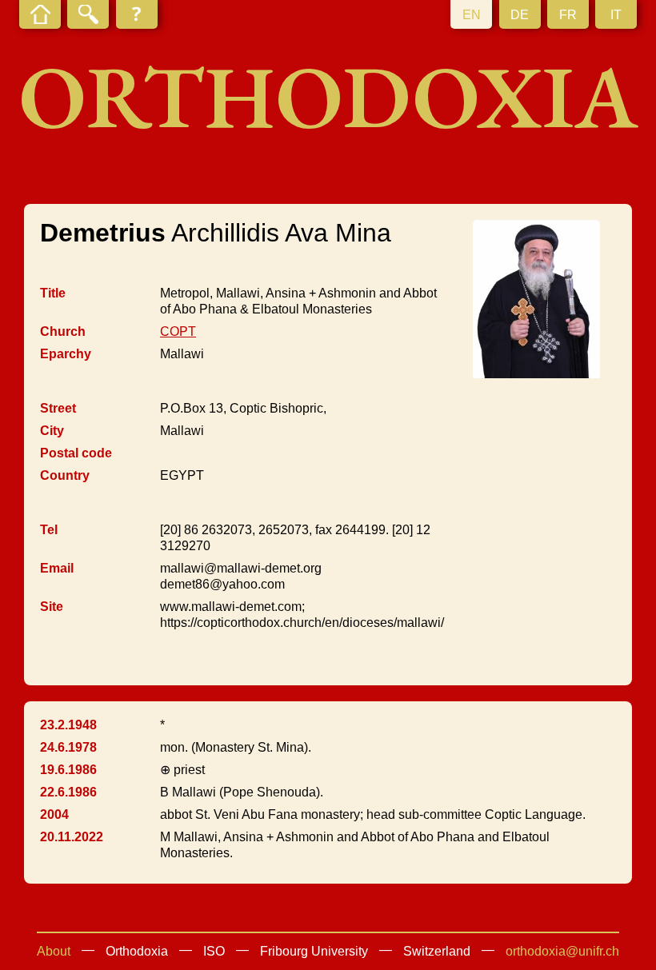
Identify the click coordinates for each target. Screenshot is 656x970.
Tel (49, 530)
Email (57, 568)
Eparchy (65, 354)
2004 (54, 814)
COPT (178, 331)
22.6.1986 (68, 792)
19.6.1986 (68, 769)
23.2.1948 (68, 725)
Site (51, 606)
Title (53, 293)
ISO (214, 951)
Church (63, 331)
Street (58, 408)
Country (65, 475)
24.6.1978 (68, 747)
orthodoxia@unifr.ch (562, 951)
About (53, 951)
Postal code (76, 453)
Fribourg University (314, 951)
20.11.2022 (71, 837)
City (52, 430)
